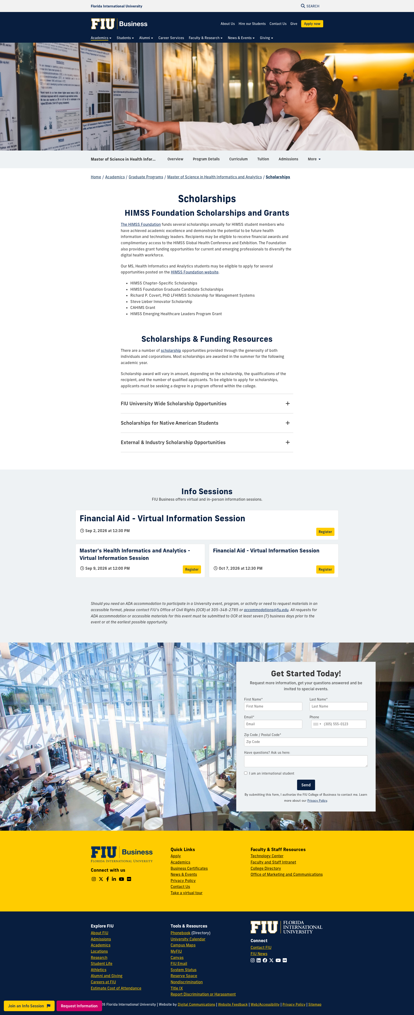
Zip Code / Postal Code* (262, 735)
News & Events (184, 874)
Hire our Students (252, 24)
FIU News (259, 953)
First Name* (253, 699)
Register (325, 532)
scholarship (171, 350)
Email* (249, 717)
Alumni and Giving (106, 975)
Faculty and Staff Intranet (273, 862)
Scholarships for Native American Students (169, 423)
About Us (228, 24)
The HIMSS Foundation (141, 224)
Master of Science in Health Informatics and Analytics (127, 159)
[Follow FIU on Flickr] (286, 960)
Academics (115, 176)
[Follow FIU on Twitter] (272, 960)
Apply (176, 855)
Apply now (312, 24)
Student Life (101, 963)
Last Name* (319, 699)
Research (99, 957)
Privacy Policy (317, 800)
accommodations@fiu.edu (266, 609)
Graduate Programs (146, 176)
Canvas (177, 957)
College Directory (266, 868)
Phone (314, 717)
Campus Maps (183, 945)
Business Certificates (189, 868)
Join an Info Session (26, 1005)
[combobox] (316, 724)
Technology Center (267, 855)
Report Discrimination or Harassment (203, 994)
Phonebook (180, 932)
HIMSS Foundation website (194, 272)
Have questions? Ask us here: (267, 752)
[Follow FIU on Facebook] (266, 960)
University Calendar (188, 939)
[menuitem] (101, 38)
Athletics (98, 969)
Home (96, 176)
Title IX (177, 988)
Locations (99, 951)
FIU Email (179, 963)
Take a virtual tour (186, 892)
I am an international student (271, 773)
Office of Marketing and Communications (287, 874)
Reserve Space (184, 975)
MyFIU (176, 951)
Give (293, 24)
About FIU (99, 932)
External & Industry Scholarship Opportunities (173, 442)
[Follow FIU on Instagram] (254, 960)
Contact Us (278, 24)
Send (306, 785)
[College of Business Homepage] (119, 24)
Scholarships (278, 176)
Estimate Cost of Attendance (116, 988)
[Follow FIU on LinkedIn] (260, 960)
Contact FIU (261, 947)
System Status (183, 969)
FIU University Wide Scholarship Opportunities (174, 403)
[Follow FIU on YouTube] (279, 960)
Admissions (101, 939)
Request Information (79, 1005)
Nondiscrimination (187, 982)
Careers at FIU (103, 982)
